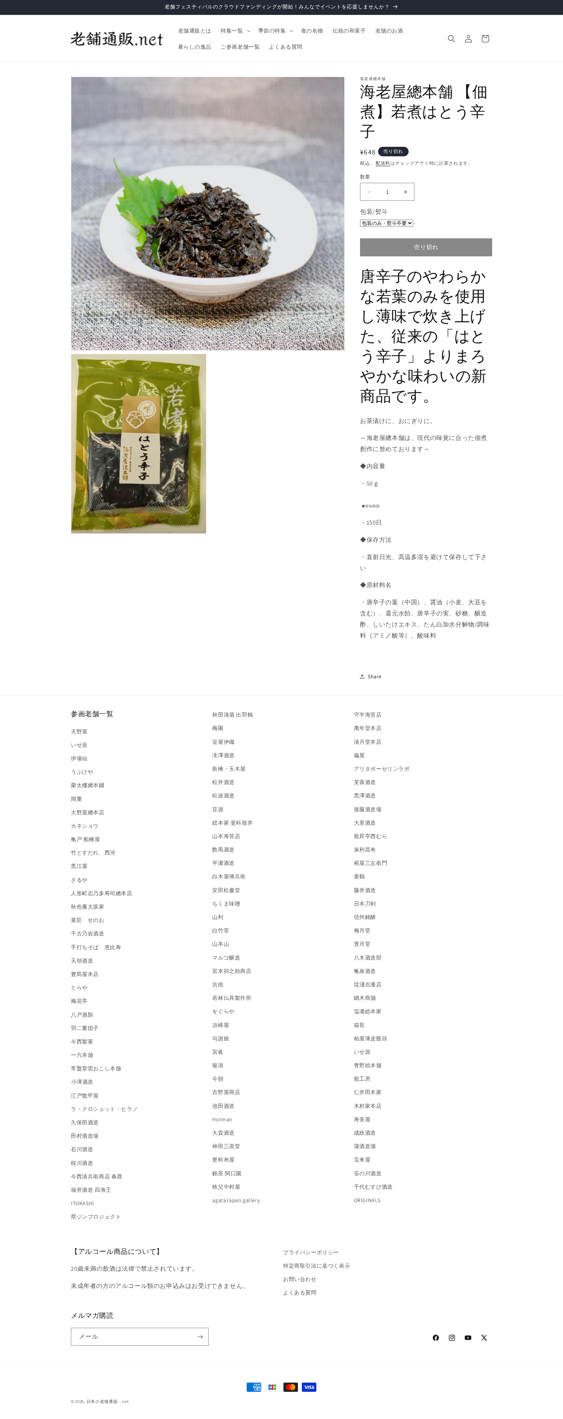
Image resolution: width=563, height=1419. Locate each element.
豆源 (217, 809)
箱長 (359, 1025)
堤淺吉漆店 (368, 984)
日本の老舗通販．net (108, 1401)
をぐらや (223, 1011)
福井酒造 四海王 (91, 1189)
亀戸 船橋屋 (85, 839)
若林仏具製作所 (231, 997)
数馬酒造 (223, 849)
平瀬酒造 (223, 863)
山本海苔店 (226, 836)
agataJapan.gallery (236, 1200)
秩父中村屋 (226, 1186)
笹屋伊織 (223, 741)
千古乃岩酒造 (88, 933)
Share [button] (375, 676)
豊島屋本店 (85, 974)
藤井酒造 (365, 890)
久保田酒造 (85, 1122)
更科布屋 (223, 1159)
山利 (217, 917)
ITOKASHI (82, 1203)
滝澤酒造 (223, 755)
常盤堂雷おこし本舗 (96, 1068)
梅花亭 (79, 1000)
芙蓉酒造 (365, 782)
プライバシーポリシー (311, 1252)
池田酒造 (223, 1105)
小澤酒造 (82, 1081)
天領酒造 (82, 960)
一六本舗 (82, 1055)
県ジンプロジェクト (96, 1216)
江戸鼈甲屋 (85, 1095)
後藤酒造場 (368, 809)
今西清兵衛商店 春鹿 (97, 1176)
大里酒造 (365, 822)
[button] (234, 31)
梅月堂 (362, 930)
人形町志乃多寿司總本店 (102, 893)
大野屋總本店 (88, 812)
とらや (79, 987)
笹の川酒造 (368, 1173)
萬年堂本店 (368, 728)
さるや (79, 879)
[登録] (199, 1337)
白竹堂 (220, 930)
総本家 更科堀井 (232, 822)
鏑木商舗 (365, 997)
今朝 (217, 1078)
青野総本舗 (368, 1065)
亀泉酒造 (365, 971)
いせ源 (362, 1051)
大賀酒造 (223, 1132)
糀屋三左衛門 (371, 863)
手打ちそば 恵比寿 (96, 947)
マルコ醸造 (226, 957)
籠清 (217, 1065)
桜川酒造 (82, 1163)
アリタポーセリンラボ (382, 768)
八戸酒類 (82, 1014)
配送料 (383, 163)
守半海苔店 (368, 714)
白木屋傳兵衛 (229, 876)
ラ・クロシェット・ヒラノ (104, 1109)
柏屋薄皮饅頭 (371, 1038)
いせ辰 (79, 744)
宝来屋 (362, 1159)
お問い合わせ (300, 1279)
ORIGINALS (367, 1200)
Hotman (222, 1119)
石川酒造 (82, 1149)
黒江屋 (79, 866)
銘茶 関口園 (227, 1173)
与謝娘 (220, 1038)
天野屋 (79, 731)
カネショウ (85, 825)
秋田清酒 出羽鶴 (232, 714)
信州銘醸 (365, 917)
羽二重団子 (85, 1028)
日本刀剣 (365, 903)
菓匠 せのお (88, 920)
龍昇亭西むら (371, 836)
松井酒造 (223, 782)
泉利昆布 (365, 849)
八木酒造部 (368, 957)
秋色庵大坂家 (88, 906)
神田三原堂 (226, 1146)
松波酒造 (223, 795)
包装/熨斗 (374, 212)
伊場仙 (79, 758)
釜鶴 (359, 876)
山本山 (220, 943)
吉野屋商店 (226, 1092)
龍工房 (362, 1078)
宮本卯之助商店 (231, 971)
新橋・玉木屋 (229, 768)
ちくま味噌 (226, 903)
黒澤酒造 (365, 795)
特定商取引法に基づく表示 (316, 1265)
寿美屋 (362, 1119)
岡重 (76, 799)
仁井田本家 (368, 1092)
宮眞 (217, 1051)
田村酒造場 (85, 1135)
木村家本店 (368, 1105)
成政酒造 (365, 1132)
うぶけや (82, 771)
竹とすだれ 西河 (93, 852)
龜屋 (359, 755)
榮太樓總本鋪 (88, 785)
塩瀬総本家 (368, 1011)
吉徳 (217, 984)
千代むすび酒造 (373, 1186)
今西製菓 (82, 1041)
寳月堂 (362, 943)
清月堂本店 (368, 741)
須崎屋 (220, 1025)
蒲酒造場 (365, 1146)
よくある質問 (300, 1292)
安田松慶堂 (226, 890)
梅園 (217, 728)
